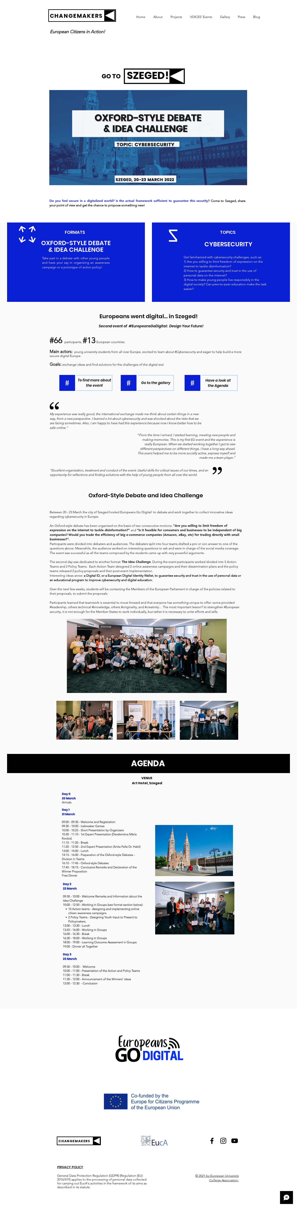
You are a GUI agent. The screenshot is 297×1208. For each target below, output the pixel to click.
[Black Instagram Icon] (223, 1141)
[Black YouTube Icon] (235, 1141)
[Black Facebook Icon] (212, 1141)
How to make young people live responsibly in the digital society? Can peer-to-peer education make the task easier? (225, 284)
